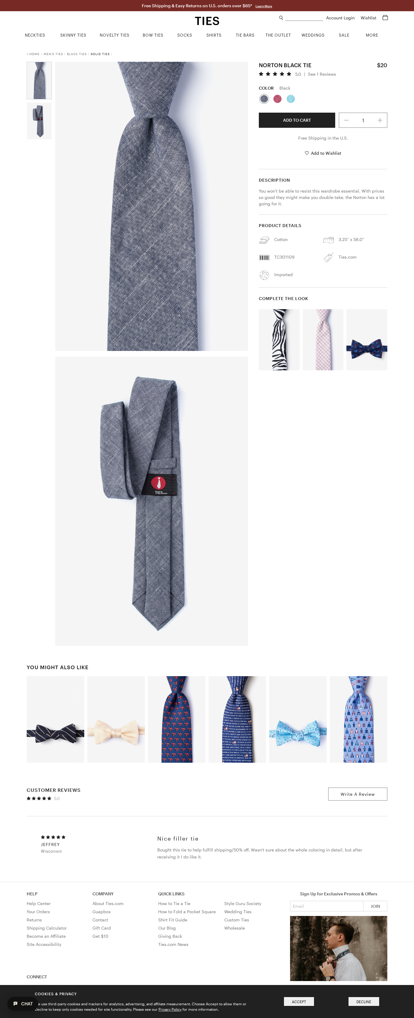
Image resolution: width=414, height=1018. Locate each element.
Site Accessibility (44, 944)
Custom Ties (236, 919)
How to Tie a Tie (174, 903)
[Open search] (281, 18)
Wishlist (369, 17)
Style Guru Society (242, 903)
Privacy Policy (170, 1009)
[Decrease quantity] (346, 120)
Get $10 (100, 936)
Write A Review (358, 794)
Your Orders (38, 911)
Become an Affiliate (46, 936)
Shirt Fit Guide (172, 919)
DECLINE (363, 1002)
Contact (100, 919)
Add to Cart (297, 120)
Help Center (39, 903)
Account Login (341, 17)
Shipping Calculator (47, 927)
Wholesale (234, 927)
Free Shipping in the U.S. (323, 137)
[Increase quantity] (380, 120)
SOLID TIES (100, 54)
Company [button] (103, 893)
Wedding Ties (238, 911)
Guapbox (101, 911)
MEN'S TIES (53, 54)
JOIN (375, 906)
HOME (34, 54)
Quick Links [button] (171, 893)
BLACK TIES (77, 54)
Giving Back (170, 936)
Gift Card (101, 927)
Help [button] (32, 893)
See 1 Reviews (322, 74)
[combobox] (304, 18)
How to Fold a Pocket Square (187, 911)
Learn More (263, 6)
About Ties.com (108, 903)
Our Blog (167, 927)
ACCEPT (299, 1002)
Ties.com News (173, 944)
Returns (34, 919)
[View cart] (385, 17)
